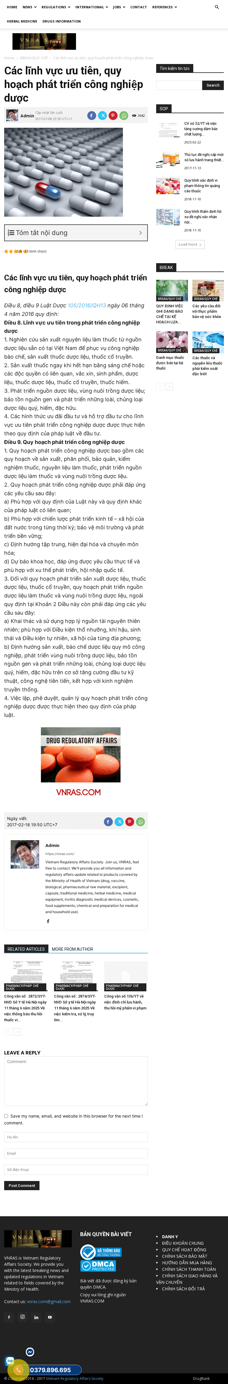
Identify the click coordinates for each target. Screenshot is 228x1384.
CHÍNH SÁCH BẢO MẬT (185, 1256)
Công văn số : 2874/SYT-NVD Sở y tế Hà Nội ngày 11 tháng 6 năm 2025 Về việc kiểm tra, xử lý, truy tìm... (75, 1008)
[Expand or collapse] (140, 233)
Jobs (117, 7)
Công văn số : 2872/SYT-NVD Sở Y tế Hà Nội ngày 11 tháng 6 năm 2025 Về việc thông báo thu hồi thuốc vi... (25, 1008)
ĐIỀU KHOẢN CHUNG (183, 1243)
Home (12, 7)
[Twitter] (102, 115)
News (27, 7)
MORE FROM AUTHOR (72, 949)
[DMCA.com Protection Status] (98, 1270)
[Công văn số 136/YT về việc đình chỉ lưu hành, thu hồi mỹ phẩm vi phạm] (126, 976)
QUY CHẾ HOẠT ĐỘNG (184, 1249)
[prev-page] (8, 1031)
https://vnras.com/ (59, 854)
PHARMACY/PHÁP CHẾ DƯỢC (22, 987)
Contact (138, 7)
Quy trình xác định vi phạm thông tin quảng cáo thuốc (202, 185)
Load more (188, 244)
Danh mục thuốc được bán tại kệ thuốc (170, 362)
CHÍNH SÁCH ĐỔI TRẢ (183, 1289)
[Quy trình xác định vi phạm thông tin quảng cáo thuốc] (168, 186)
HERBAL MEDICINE (22, 21)
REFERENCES (162, 7)
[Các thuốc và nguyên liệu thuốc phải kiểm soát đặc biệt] (208, 342)
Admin (27, 116)
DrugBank (201, 1378)
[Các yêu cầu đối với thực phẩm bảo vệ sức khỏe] (208, 290)
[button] (217, 7)
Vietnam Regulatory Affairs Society (74, 1378)
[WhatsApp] (123, 115)
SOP (164, 108)
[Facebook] (91, 115)
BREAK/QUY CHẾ (34, 57)
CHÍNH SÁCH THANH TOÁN (189, 1269)
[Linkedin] (36, 1317)
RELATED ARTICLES (26, 949)
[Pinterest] (113, 115)
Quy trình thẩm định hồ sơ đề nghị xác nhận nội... (202, 217)
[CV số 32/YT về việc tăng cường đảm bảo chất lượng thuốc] (168, 129)
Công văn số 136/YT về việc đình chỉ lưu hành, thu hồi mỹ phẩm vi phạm (125, 1002)
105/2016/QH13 (87, 305)
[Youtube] (50, 1317)
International (89, 7)
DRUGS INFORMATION (61, 21)
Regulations (54, 7)
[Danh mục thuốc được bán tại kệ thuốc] (172, 342)
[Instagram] (22, 1317)
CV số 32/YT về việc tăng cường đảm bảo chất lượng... (201, 129)
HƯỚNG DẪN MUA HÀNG (187, 1262)
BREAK (166, 267)
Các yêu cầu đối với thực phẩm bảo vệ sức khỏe (206, 311)
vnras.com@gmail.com (49, 1301)
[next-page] (17, 1031)
